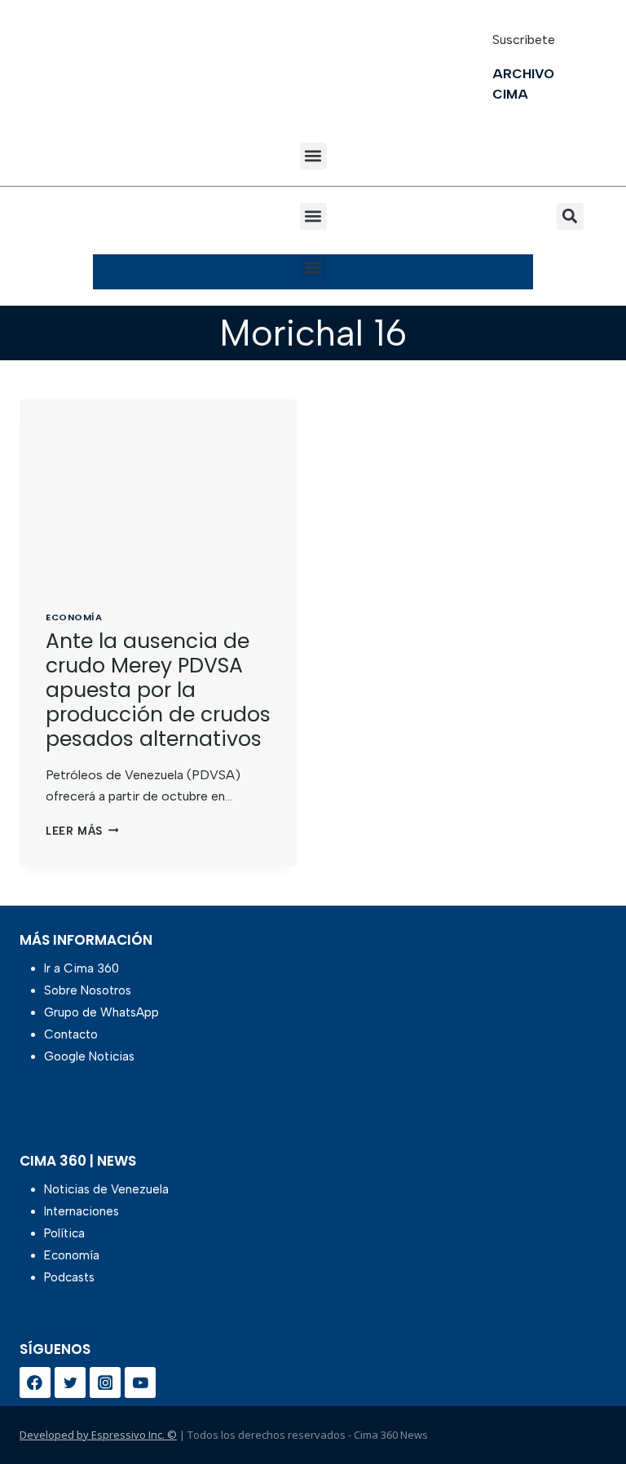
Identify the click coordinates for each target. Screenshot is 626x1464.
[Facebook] (35, 1382)
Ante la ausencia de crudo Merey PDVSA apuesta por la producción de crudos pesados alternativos (158, 690)
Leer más (82, 831)
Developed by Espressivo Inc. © (98, 1434)
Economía (74, 617)
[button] (313, 156)
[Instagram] (105, 1382)
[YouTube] (140, 1382)
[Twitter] (70, 1382)
